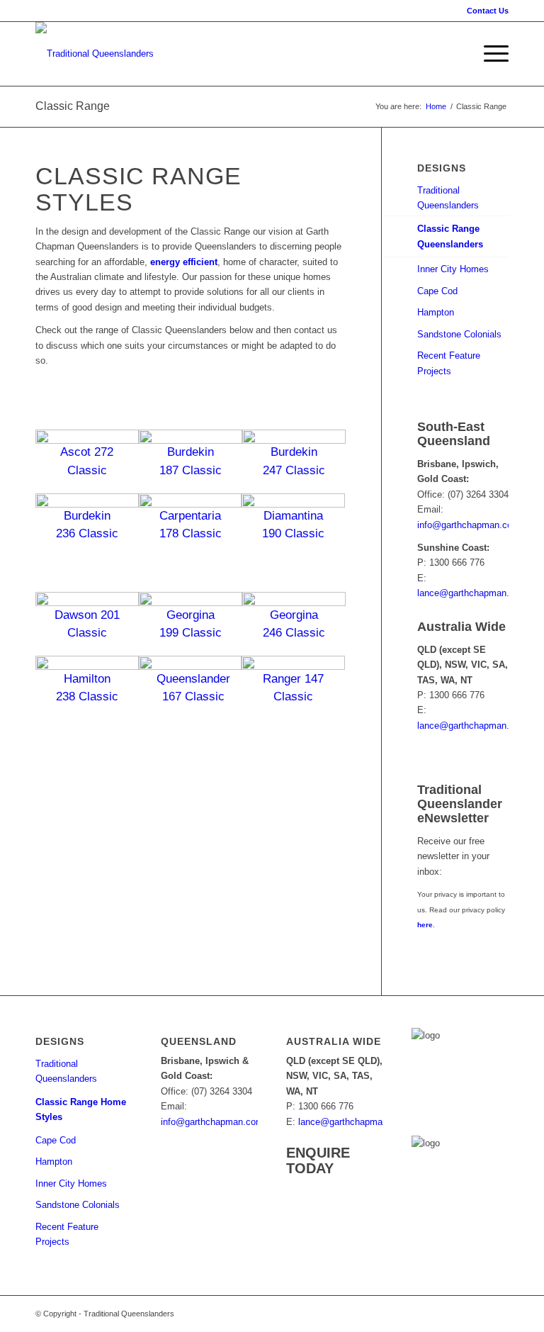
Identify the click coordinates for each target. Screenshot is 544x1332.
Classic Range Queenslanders (450, 236)
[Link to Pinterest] (455, 1313)
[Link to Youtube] (476, 1313)
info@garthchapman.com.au (475, 525)
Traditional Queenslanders (448, 198)
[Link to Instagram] (498, 1313)
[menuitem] (484, 10)
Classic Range (72, 106)
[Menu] (489, 54)
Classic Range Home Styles (80, 1109)
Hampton (435, 312)
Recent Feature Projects (448, 363)
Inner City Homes (453, 269)
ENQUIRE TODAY (318, 1160)
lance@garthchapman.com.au (478, 593)
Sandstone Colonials (459, 334)
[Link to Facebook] (434, 1313)
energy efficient (183, 262)
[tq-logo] (94, 54)
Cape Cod (437, 291)
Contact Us (488, 10)
